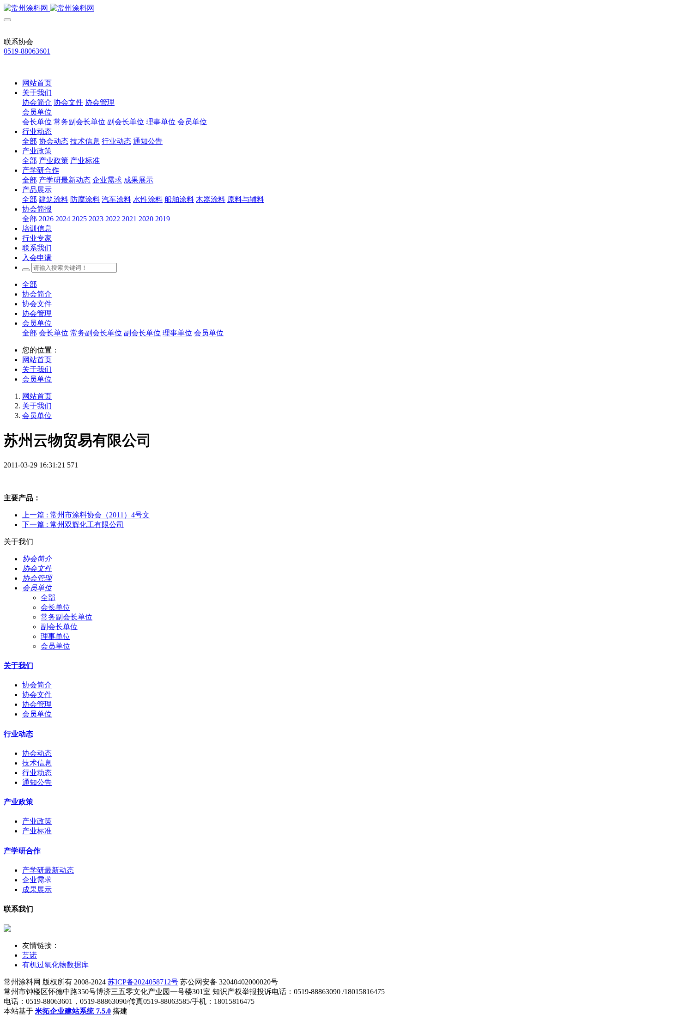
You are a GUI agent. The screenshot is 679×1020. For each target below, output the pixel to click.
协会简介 (37, 294)
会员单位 (37, 323)
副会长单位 (142, 333)
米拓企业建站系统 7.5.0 (73, 1011)
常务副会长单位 (96, 333)
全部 (29, 141)
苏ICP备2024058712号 (143, 982)
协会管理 (37, 313)
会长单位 (53, 333)
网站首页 (37, 83)
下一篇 (73, 524)
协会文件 (37, 304)
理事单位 (177, 333)
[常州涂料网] (339, 8)
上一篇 (86, 515)
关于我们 (37, 369)
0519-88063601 (27, 51)
